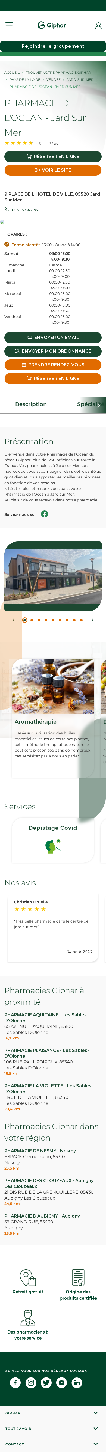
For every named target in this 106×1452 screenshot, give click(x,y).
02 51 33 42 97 (24, 209)
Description (31, 404)
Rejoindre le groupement (53, 46)
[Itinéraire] (53, 222)
